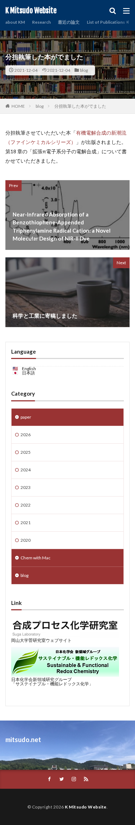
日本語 (28, 373)
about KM (15, 22)
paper (26, 417)
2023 (26, 487)
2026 (26, 434)
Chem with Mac (35, 557)
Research (41, 22)
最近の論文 (69, 22)
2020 (26, 540)
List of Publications (106, 22)
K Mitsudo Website (31, 10)
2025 (26, 452)
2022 (26, 505)
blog (84, 70)
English (29, 368)
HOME (18, 106)
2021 (26, 522)
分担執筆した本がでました (80, 106)
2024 (26, 469)
